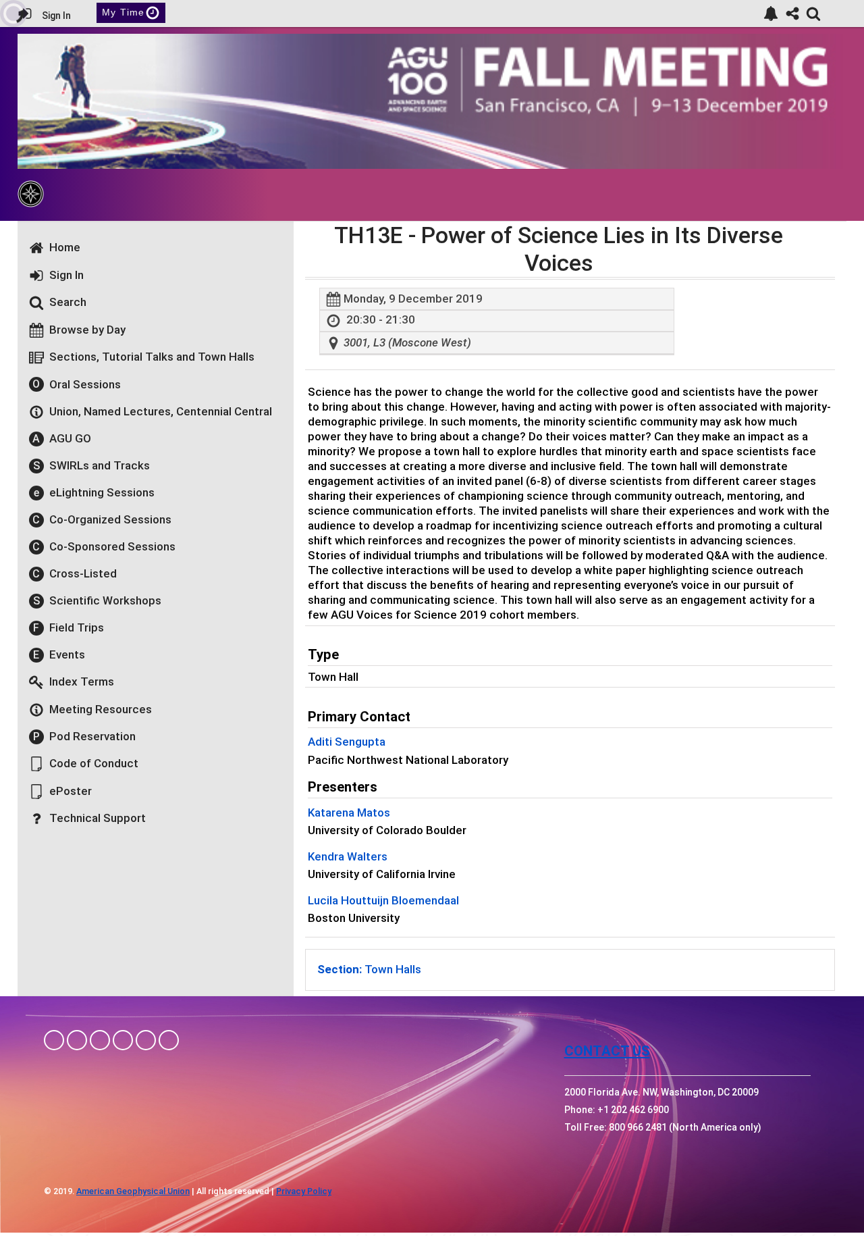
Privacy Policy (303, 1191)
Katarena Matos (349, 812)
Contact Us (607, 1051)
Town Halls (369, 969)
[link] (770, 13)
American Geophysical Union (133, 1191)
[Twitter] (146, 1040)
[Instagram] (77, 1040)
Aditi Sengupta (346, 741)
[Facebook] (54, 1040)
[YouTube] (169, 1040)
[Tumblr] (123, 1040)
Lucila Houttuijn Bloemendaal (383, 900)
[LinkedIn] (100, 1040)
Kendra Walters (347, 856)
